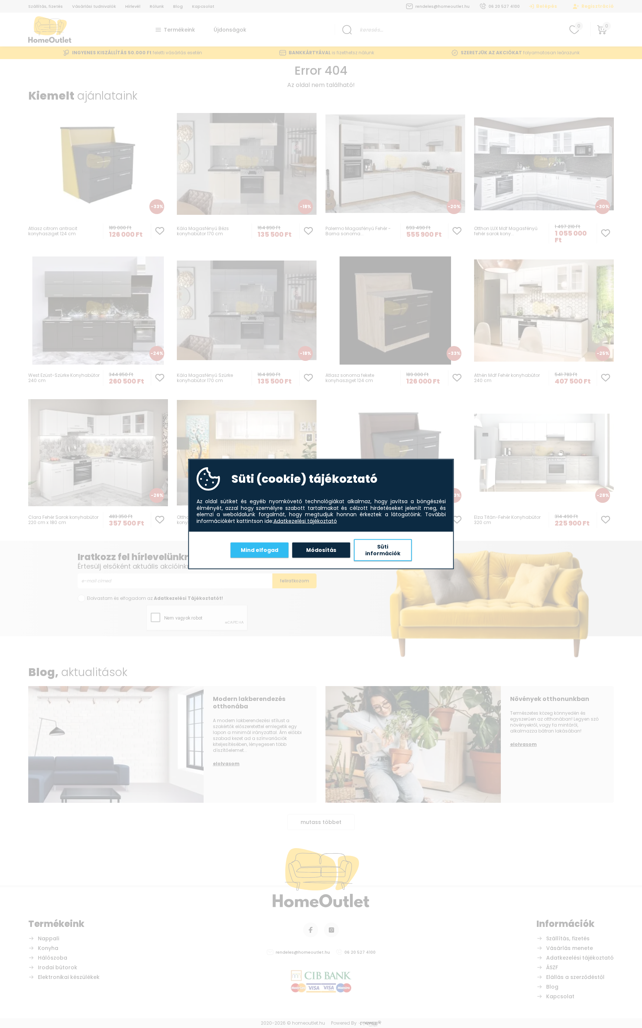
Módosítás (321, 549)
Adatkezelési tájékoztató (305, 521)
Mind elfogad (259, 549)
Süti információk (383, 550)
